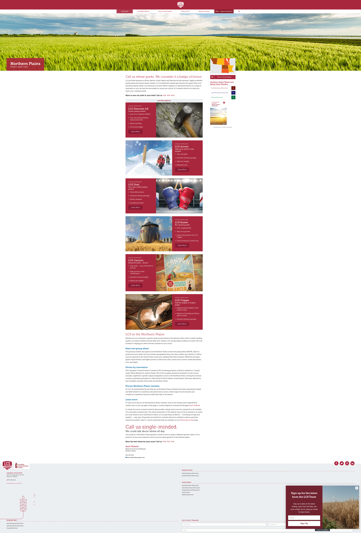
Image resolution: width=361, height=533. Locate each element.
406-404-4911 (169, 95)
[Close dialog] (356, 488)
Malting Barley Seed (187, 494)
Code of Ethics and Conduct (14, 483)
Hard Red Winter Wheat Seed (190, 475)
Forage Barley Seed (12, 528)
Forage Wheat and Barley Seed (190, 490)
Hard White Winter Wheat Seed (191, 488)
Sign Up (304, 523)
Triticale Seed (186, 492)
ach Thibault (194, 405)
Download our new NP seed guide (222, 127)
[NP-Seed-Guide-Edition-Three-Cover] (218, 102)
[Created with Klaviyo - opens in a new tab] (322, 530)
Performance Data (187, 420)
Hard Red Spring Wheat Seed (190, 473)
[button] (239, 11)
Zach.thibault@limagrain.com (136, 457)
